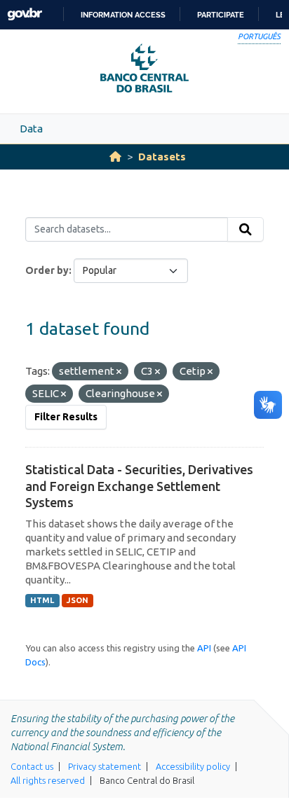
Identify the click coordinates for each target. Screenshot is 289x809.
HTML (42, 600)
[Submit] (245, 229)
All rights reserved (48, 780)
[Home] (115, 157)
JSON (77, 600)
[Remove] (118, 372)
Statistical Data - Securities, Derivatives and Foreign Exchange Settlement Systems (139, 485)
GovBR (24, 14)
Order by (47, 270)
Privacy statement (104, 766)
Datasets (162, 157)
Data (31, 128)
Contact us (32, 766)
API (204, 648)
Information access (123, 15)
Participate (220, 15)
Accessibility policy (193, 766)
